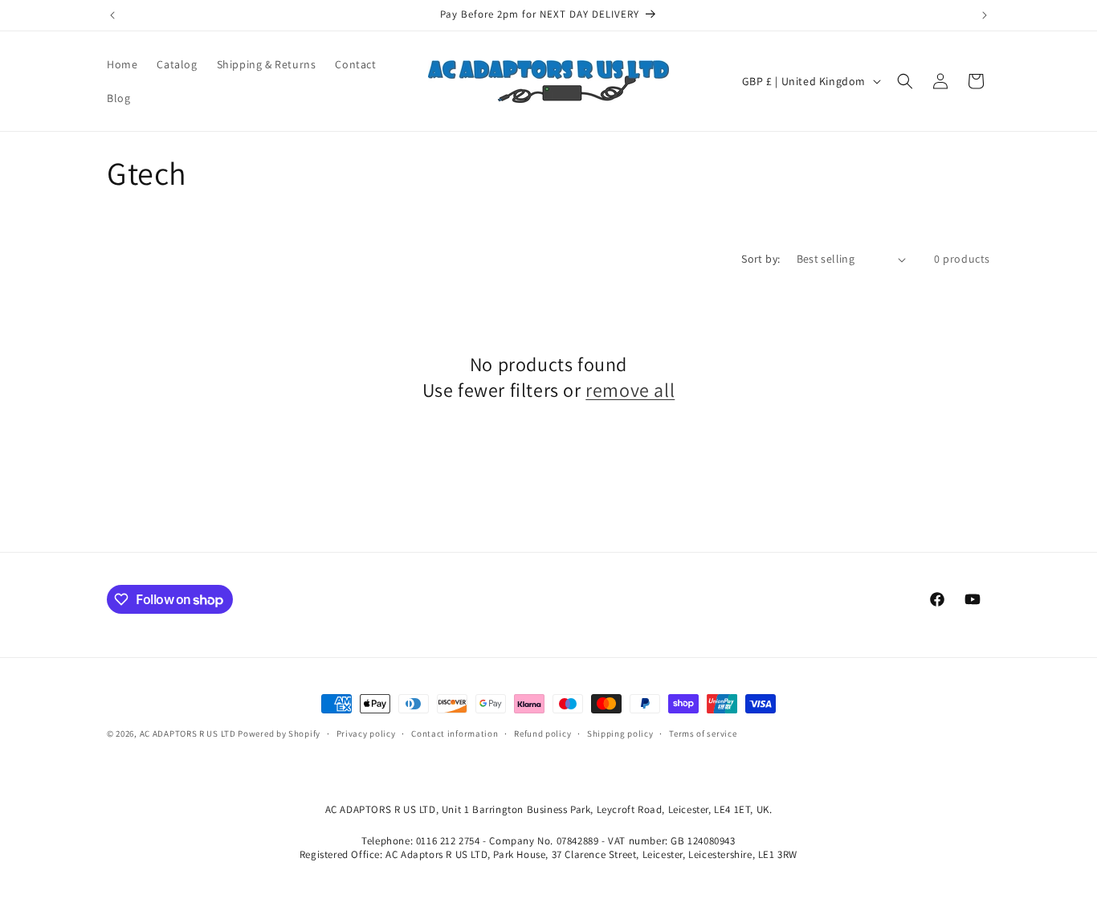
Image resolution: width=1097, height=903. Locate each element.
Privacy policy (366, 733)
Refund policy (542, 733)
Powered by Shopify (279, 733)
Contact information (454, 733)
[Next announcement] (984, 15)
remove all (630, 390)
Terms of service (702, 733)
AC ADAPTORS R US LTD (188, 733)
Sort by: (760, 258)
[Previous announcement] (112, 15)
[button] (905, 81)
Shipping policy (620, 733)
